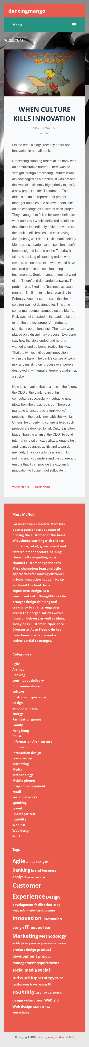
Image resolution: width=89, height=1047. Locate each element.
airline (30, 862)
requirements (48, 963)
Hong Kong (20, 730)
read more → (44, 486)
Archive (18, 669)
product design (24, 949)
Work (16, 836)
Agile (16, 664)
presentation (48, 943)
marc (47, 133)
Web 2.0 (18, 825)
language (36, 928)
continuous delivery (28, 680)
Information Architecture (32, 741)
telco (59, 978)
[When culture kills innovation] (44, 72)
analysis (42, 862)
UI (49, 984)
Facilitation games (26, 719)
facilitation (43, 905)
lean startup (22, 758)
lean (47, 927)
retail (16, 792)
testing (17, 984)
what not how (41, 1006)
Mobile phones (23, 780)
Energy (17, 714)
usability (19, 819)
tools (26, 984)
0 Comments (20, 486)
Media (17, 769)
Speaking (19, 803)
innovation (21, 747)
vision (38, 1000)
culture (18, 691)
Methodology (22, 775)
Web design (21, 830)
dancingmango (26, 10)
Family (17, 725)
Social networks (24, 797)
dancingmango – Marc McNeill (56, 1037)
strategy (46, 977)
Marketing (20, 764)
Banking (18, 675)
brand (36, 870)
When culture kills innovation (44, 114)
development (23, 905)
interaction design (26, 753)
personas (34, 943)
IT (27, 927)
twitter (43, 984)
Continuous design (26, 686)
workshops (20, 1012)
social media (24, 970)
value (28, 1000)
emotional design (26, 708)
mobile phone (20, 943)
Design (17, 703)
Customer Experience (29, 697)
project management (29, 786)
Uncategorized (23, 814)
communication (36, 877)
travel (17, 808)
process (61, 943)
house (17, 736)
